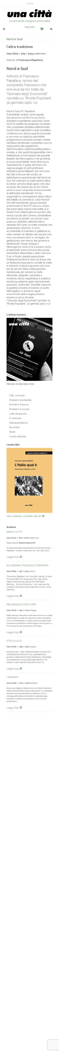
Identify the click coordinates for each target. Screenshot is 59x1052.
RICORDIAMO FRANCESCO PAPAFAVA (28, 565)
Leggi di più (13, 557)
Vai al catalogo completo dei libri (24, 516)
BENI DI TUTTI (14, 532)
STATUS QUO (14, 641)
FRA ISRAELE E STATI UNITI (21, 604)
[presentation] (4, 480)
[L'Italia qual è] (29, 480)
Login (29, 3)
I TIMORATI (12, 677)
